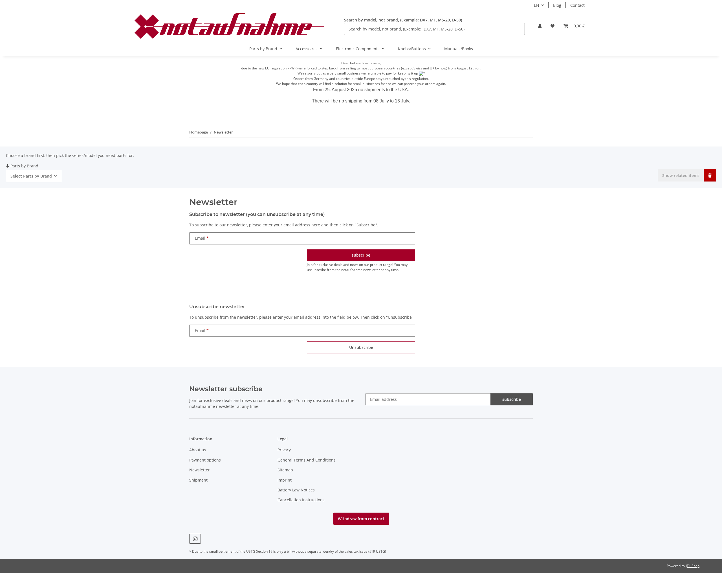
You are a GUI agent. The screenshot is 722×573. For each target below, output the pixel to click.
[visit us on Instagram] (195, 539)
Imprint (285, 480)
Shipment (198, 480)
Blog (557, 5)
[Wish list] (552, 26)
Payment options (205, 460)
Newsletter (199, 470)
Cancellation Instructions (301, 499)
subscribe (511, 399)
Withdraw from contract (361, 518)
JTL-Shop (692, 565)
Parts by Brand (24, 166)
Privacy (284, 449)
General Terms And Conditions (307, 460)
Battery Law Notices (296, 490)
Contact (577, 5)
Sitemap (285, 470)
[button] (540, 26)
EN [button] (536, 5)
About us (197, 449)
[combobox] (33, 176)
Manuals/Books (458, 48)
